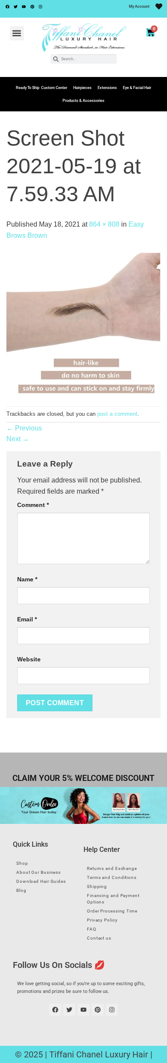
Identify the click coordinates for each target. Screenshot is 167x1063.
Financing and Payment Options (113, 898)
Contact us (99, 938)
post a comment (117, 414)
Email (27, 619)
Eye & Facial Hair (137, 88)
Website (29, 659)
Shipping (97, 886)
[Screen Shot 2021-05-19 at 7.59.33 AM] (83, 323)
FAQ (91, 929)
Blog (21, 890)
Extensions (107, 88)
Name (27, 579)
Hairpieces (82, 88)
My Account (139, 6)
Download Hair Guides (41, 881)
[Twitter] (15, 6)
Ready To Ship (27, 88)
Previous (24, 428)
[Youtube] (24, 6)
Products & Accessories (83, 100)
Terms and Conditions (112, 877)
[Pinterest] (32, 6)
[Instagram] (41, 6)
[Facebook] (7, 6)
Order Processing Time (112, 911)
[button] (17, 33)
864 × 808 (104, 224)
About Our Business (38, 872)
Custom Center (54, 88)
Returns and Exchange (112, 868)
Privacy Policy (102, 920)
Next (17, 438)
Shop (22, 863)
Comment (33, 504)
